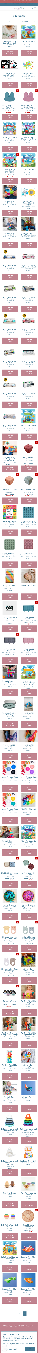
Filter (9, 21)
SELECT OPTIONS (10, 52)
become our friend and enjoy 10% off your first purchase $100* (18, 1325)
